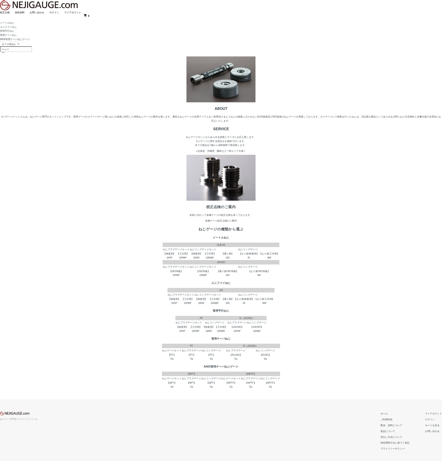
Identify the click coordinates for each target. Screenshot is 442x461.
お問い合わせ (37, 12)
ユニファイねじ (8, 26)
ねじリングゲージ (248, 249)
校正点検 (5, 12)
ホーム (384, 413)
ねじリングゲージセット (203, 249)
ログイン (54, 12)
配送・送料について (391, 425)
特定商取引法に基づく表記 (395, 442)
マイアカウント (72, 12)
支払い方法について (391, 437)
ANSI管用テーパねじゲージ (15, 39)
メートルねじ (7, 22)
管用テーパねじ (8, 35)
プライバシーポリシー (393, 448)
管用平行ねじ (7, 30)
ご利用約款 (387, 419)
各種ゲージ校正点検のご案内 (221, 220)
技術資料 (20, 12)
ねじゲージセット (171, 350)
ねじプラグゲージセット (176, 249)
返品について (388, 431)
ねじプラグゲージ (237, 322)
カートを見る (432, 425)
